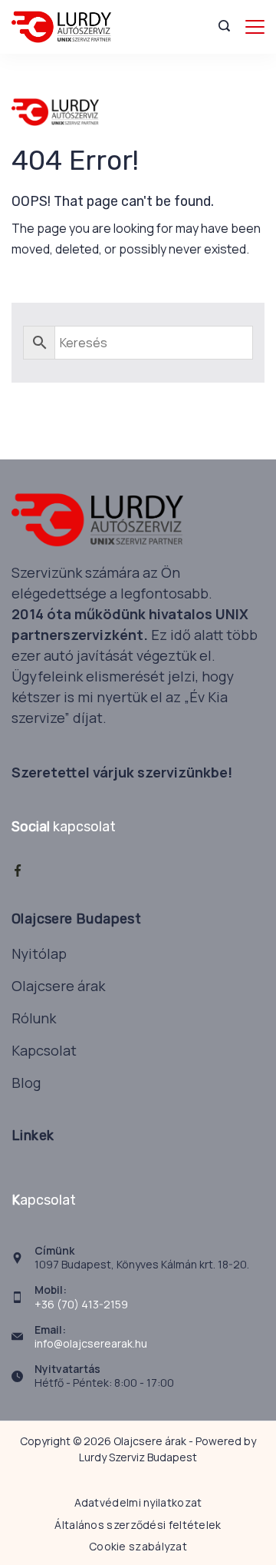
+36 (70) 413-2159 (81, 1304)
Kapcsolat (44, 1050)
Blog (26, 1082)
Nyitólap (39, 953)
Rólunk (34, 1018)
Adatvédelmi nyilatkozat (138, 1503)
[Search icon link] (227, 26)
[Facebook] (18, 870)
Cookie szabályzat (138, 1546)
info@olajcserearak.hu (90, 1343)
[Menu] (254, 26)
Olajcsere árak (58, 985)
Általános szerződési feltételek (137, 1525)
